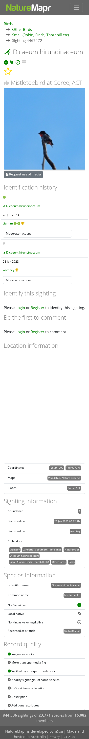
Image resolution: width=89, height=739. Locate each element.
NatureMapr (72, 549)
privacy (55, 737)
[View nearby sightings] (24, 61)
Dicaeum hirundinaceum (23, 206)
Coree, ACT (74, 488)
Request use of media (24, 174)
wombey (8, 270)
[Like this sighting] (6, 82)
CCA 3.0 (69, 737)
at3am (59, 731)
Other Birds (22, 29)
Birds (8, 23)
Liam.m (8, 223)
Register (37, 307)
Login (20, 307)
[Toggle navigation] (76, 7)
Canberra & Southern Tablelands (42, 549)
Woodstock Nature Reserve (64, 478)
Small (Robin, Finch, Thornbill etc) (40, 34)
